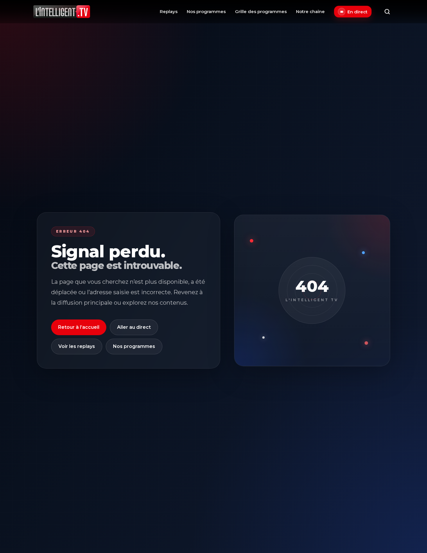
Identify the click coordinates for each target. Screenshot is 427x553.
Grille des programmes (261, 11)
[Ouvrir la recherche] (387, 11)
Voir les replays (76, 346)
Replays (168, 11)
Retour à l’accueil (78, 327)
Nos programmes (206, 11)
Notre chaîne (310, 11)
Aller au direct (134, 327)
